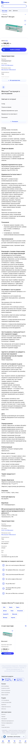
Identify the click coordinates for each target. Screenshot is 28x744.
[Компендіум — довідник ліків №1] (5, 2)
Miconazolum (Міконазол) (8, 69)
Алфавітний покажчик (6, 706)
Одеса (17, 607)
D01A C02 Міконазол (7, 65)
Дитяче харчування (5, 692)
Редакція (3, 716)
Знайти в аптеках (15, 49)
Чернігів (13, 617)
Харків (10, 607)
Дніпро (5, 610)
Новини (3, 725)
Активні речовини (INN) (6, 702)
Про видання (4, 718)
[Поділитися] (25, 24)
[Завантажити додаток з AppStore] (18, 679)
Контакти (3, 714)
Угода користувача (5, 727)
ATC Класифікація (5, 700)
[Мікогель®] (7, 634)
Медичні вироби (4, 694)
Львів (12, 610)
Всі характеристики (15, 80)
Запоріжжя (20, 610)
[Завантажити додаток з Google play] (6, 679)
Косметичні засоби (5, 688)
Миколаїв (14, 614)
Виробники (3, 704)
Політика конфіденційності (7, 723)
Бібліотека (3, 708)
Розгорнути (15, 121)
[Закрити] (24, 736)
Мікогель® (4, 641)
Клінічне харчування (5, 690)
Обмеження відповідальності (7, 720)
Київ (4, 607)
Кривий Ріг (6, 614)
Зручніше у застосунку (13, 736)
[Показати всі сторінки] (25, 14)
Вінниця (5, 617)
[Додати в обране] (25, 20)
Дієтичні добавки (5, 686)
